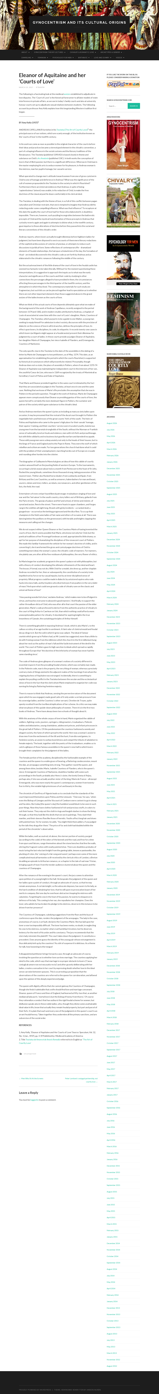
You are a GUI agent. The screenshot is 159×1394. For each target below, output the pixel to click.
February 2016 (112, 1153)
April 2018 (111, 1011)
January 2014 (112, 1301)
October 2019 (112, 907)
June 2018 (111, 998)
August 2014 (112, 1269)
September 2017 (113, 1049)
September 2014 (113, 1263)
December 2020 (113, 823)
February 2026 (112, 455)
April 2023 (111, 668)
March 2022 (112, 746)
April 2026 (111, 442)
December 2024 (113, 539)
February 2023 (112, 675)
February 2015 (112, 1230)
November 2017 (113, 1037)
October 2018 (112, 978)
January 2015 (112, 1237)
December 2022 (113, 688)
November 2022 (113, 694)
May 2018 (111, 1004)
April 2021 (111, 798)
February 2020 (112, 882)
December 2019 (113, 894)
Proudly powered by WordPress (35, 1390)
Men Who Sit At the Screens (31, 1078)
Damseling (26, 58)
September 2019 (113, 914)
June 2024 (111, 578)
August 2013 (112, 1334)
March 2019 (112, 946)
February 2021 (112, 811)
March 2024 (112, 597)
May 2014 (111, 1282)
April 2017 (111, 1075)
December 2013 (113, 1308)
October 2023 (112, 630)
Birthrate (82, 58)
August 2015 (112, 1192)
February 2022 (112, 752)
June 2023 (111, 656)
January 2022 (112, 759)
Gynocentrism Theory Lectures (48, 52)
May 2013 (111, 1346)
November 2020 (113, 830)
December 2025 (113, 468)
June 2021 (111, 785)
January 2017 (112, 1095)
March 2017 (112, 1082)
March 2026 (112, 449)
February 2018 (112, 1024)
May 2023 (111, 662)
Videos (119, 58)
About (24, 52)
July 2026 (110, 430)
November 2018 (113, 972)
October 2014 (112, 1256)
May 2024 (111, 585)
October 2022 (112, 701)
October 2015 (112, 1179)
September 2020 (113, 843)
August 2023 (112, 643)
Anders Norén (94, 1390)
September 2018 (113, 985)
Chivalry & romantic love (82, 52)
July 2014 (110, 1275)
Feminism (42, 58)
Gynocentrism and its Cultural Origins (79, 22)
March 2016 (112, 1146)
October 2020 (112, 836)
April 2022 (111, 740)
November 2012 (113, 1359)
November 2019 (113, 901)
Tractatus (60, 129)
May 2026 (111, 436)
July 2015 (110, 1198)
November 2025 (113, 475)
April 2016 (111, 1140)
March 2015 (112, 1224)
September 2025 (113, 488)
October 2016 (112, 1101)
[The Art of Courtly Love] (76, 129)
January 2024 (112, 610)
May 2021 (111, 791)
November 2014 (113, 1250)
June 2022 (111, 727)
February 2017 (112, 1088)
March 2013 (112, 1353)
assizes (67, 94)
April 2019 (111, 940)
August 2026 (112, 423)
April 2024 (111, 591)
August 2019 (112, 920)
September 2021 (113, 772)
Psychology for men (62, 58)
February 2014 (112, 1295)
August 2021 (112, 778)
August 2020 (112, 849)
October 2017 (112, 1043)
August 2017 (112, 1056)
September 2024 (113, 559)
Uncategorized (30, 1054)
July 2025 (110, 501)
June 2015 (111, 1204)
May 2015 (111, 1211)
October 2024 (112, 552)
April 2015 (111, 1217)
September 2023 (113, 636)
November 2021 (113, 765)
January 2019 (112, 959)
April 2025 (111, 520)
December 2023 (113, 617)
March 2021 (112, 804)
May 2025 (111, 513)
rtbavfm (40, 87)
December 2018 (113, 966)
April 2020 (111, 869)
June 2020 (111, 862)
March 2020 (112, 875)
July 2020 (110, 856)
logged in (34, 1100)
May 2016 (111, 1133)
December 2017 (113, 1030)
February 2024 (112, 604)
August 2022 (112, 714)
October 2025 (112, 481)
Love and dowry (101, 58)
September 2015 (113, 1185)
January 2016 (112, 1159)
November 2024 (113, 546)
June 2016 (111, 1127)
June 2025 (111, 507)
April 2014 (111, 1288)
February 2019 (112, 953)
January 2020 (112, 888)
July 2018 (110, 991)
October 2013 (112, 1321)
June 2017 (111, 1062)
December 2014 (113, 1243)
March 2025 (112, 526)
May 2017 (111, 1069)
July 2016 (110, 1120)
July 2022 (110, 720)
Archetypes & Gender (110, 52)
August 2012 (112, 1366)
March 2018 (112, 1017)
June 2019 (111, 927)
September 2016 (113, 1108)
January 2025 (112, 533)
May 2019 (111, 933)
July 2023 (110, 649)
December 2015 (113, 1166)
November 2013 (113, 1314)
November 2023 (113, 623)
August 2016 (112, 1114)
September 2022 (113, 707)
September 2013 (113, 1327)
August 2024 (112, 565)
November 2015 (113, 1172)
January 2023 (112, 681)
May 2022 (111, 733)
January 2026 (112, 462)
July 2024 (110, 572)
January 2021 (112, 817)
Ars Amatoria (43, 158)
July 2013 (110, 1340)
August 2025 (112, 494)
